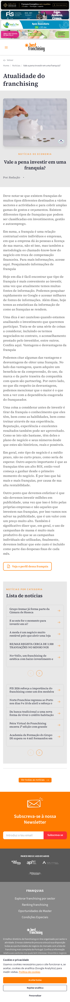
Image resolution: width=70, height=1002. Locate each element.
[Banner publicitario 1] (35, 5)
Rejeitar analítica (35, 988)
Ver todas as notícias (33, 780)
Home (6, 65)
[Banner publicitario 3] (35, 24)
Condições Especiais (35, 917)
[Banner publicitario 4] (35, 34)
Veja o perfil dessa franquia (30, 566)
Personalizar (35, 995)
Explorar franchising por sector (35, 898)
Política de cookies (29, 972)
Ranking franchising (35, 905)
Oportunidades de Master (35, 911)
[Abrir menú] (6, 47)
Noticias (16, 65)
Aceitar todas (35, 980)
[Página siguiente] (39, 673)
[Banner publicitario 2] (35, 15)
